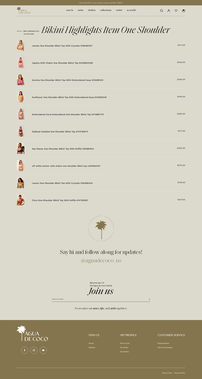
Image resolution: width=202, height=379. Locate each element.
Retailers (92, 347)
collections (105, 10)
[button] (161, 10)
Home (19, 31)
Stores (91, 343)
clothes (92, 10)
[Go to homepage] (32, 333)
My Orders (124, 347)
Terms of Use (167, 373)
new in (69, 10)
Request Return (163, 343)
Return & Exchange (165, 347)
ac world (131, 10)
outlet (119, 10)
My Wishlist (124, 352)
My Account (125, 343)
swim (80, 10)
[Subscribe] (149, 300)
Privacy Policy (179, 373)
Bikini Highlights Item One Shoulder (31, 32)
